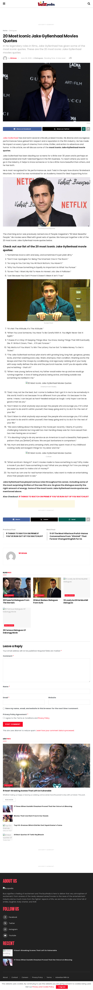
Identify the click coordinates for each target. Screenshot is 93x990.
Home (5, 31)
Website (52, 697)
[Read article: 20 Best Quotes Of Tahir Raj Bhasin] (8, 837)
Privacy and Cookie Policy (43, 987)
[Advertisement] (46, 14)
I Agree (61, 987)
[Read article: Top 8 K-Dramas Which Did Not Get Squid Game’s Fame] (8, 827)
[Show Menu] (4, 3)
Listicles (8, 785)
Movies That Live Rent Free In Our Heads (31, 816)
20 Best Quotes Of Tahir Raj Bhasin (29, 834)
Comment (8, 656)
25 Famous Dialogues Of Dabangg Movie (14, 631)
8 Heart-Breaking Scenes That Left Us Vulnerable (27, 790)
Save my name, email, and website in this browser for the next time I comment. (41, 708)
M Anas (13, 58)
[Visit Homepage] (46, 3)
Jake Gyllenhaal (10, 138)
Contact (15, 977)
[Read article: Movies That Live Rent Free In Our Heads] (8, 818)
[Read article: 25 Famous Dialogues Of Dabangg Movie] (17, 618)
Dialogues (13, 31)
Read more (10, 799)
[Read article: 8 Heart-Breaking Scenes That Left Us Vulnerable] (46, 766)
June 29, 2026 (26, 58)
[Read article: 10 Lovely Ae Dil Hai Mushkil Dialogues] (77, 588)
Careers (25, 977)
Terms (49, 977)
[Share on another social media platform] (88, 129)
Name (6, 686)
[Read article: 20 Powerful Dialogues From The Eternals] (17, 588)
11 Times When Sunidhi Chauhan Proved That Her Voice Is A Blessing (43, 806)
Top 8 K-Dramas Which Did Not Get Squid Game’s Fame (38, 825)
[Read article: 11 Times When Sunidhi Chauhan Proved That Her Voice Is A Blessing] (8, 808)
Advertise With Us (62, 977)
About (5, 977)
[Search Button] (89, 3)
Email (6, 697)
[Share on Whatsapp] (84, 129)
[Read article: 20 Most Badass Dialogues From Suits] (47, 588)
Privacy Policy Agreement (15, 714)
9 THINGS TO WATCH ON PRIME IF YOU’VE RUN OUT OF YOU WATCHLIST (54, 496)
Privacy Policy (43, 718)
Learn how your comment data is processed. (55, 730)
